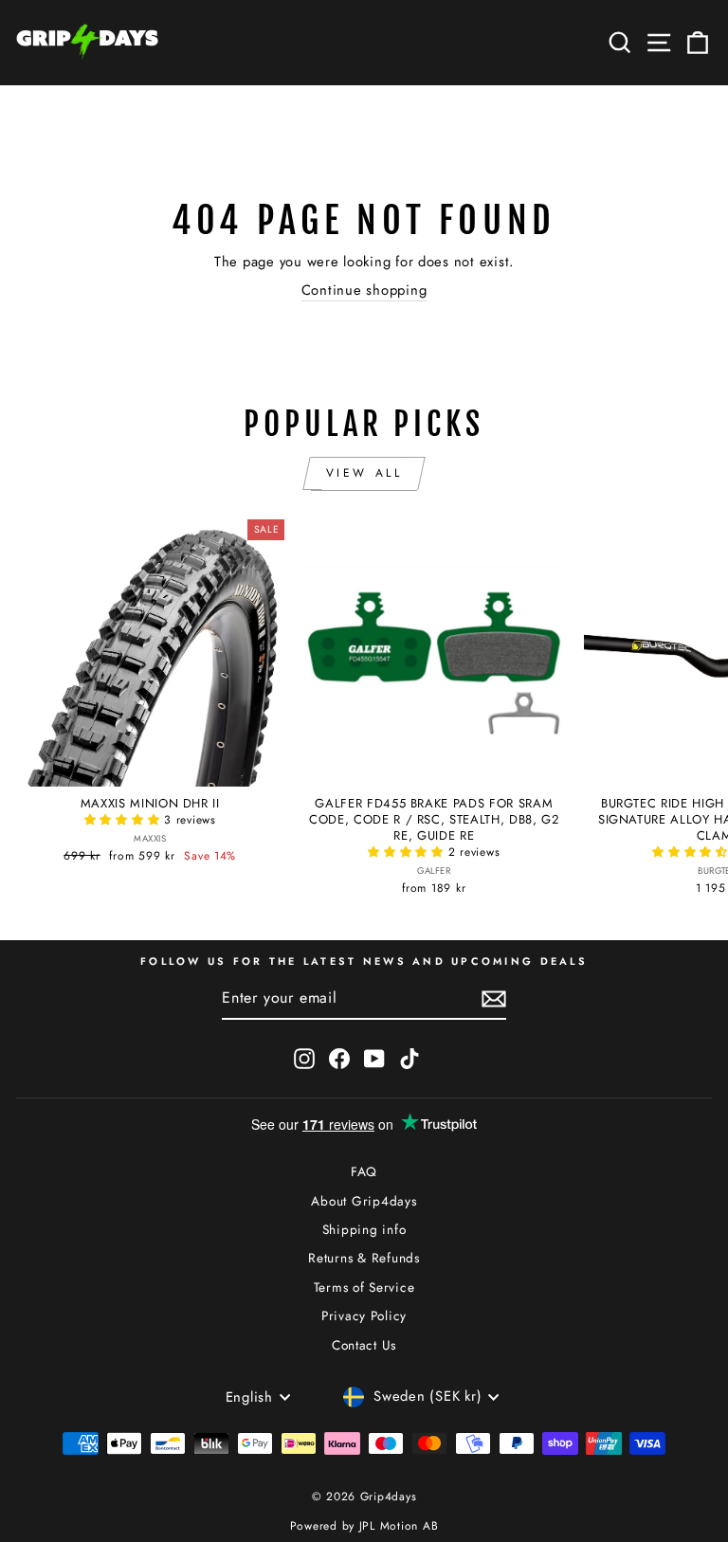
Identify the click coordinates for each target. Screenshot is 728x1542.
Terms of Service (364, 1287)
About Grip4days (363, 1200)
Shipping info (364, 1229)
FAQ (364, 1171)
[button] (124, 819)
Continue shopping (364, 290)
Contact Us (364, 1344)
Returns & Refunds (364, 1257)
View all (364, 472)
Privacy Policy (364, 1315)
